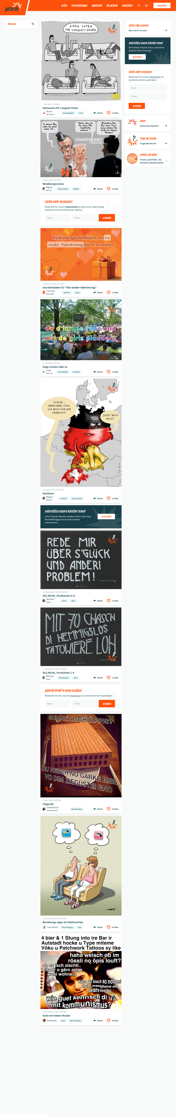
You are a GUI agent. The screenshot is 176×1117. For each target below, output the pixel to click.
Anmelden (107, 217)
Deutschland (63, 189)
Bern (63, 1020)
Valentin (67, 292)
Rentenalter (64, 678)
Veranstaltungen (79, 5)
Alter (73, 601)
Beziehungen (68, 113)
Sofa (81, 113)
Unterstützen (162, 5)
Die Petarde (112, 5)
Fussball (76, 372)
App (79, 927)
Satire (64, 5)
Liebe (77, 292)
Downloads (97, 5)
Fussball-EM (63, 372)
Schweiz (63, 498)
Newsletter (127, 5)
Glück (64, 601)
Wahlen (76, 189)
